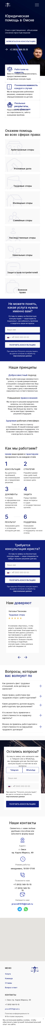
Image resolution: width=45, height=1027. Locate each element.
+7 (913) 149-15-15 (22, 889)
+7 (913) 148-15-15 (22, 884)
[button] (21, 41)
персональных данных (22, 356)
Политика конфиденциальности (17, 1013)
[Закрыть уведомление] (43, 1019)
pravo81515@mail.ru (22, 904)
